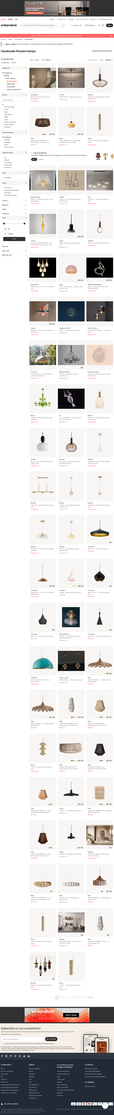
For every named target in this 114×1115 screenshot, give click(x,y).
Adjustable (7, 142)
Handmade (6, 62)
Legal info (60, 1093)
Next (90, 997)
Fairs (30, 1079)
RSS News (95, 1109)
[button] (52, 19)
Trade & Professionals (82, 19)
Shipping (59, 1082)
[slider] (4, 223)
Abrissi (6, 109)
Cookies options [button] (65, 1109)
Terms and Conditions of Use (84, 1109)
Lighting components (14, 89)
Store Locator (61, 1079)
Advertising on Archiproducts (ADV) (95, 1076)
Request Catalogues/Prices (102, 51)
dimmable (7, 139)
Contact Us (4, 1079)
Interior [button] (3, 19)
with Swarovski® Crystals (11, 190)
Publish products (61, 19)
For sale (36, 60)
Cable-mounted (9, 147)
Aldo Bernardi (8, 114)
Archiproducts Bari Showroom (9, 1087)
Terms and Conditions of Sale (65, 1090)
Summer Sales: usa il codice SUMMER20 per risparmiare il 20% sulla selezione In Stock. (57, 35)
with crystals (7, 187)
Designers (32, 1074)
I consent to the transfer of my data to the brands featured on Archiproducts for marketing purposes (28, 1043)
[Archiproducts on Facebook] (2, 1056)
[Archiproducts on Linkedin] (29, 1056)
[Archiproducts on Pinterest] (11, 1056)
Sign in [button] (110, 25)
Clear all (14, 62)
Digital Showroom (90, 1086)
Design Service (93, 19)
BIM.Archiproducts (34, 1093)
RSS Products (103, 1109)
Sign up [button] (14, 44)
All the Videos (33, 1090)
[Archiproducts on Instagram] (6, 1056)
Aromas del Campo (9, 122)
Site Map (110, 1109)
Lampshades (11, 87)
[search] (22, 25)
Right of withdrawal (62, 1087)
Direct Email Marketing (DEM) (93, 1074)
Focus (30, 1082)
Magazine (32, 1076)
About (2, 1068)
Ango (5, 119)
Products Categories (35, 1068)
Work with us (4, 1082)
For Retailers (71, 19)
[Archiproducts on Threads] (20, 1056)
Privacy (58, 1109)
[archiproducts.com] (9, 25)
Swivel (6, 145)
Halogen (6, 160)
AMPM (6, 117)
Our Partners (4, 1074)
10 (85, 997)
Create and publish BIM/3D (92, 1071)
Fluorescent (7, 167)
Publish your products (91, 1068)
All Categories (7, 73)
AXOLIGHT (7, 127)
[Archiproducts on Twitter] (15, 1056)
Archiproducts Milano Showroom (10, 1084)
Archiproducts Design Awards (9, 1090)
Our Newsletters (33, 1084)
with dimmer (7, 193)
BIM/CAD (48, 60)
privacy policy (32, 1047)
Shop (58, 1076)
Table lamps (11, 84)
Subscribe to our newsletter (9, 1093)
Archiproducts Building (35, 1095)
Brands (31, 1071)
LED (5, 157)
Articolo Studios (9, 124)
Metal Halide (8, 165)
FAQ (2, 1076)
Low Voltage (8, 162)
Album (6, 112)
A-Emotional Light (9, 107)
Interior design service (63, 1071)
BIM (16, 19)
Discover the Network (7, 1071)
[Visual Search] (64, 25)
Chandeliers (7, 177)
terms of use (22, 1047)
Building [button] (10, 19)
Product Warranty (62, 1084)
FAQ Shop (60, 1095)
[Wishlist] (99, 25)
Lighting (6, 75)
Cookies (73, 1109)
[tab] (54, 19)
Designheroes (33, 1098)
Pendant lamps (12, 81)
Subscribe (52, 1039)
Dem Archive (32, 1087)
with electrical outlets (10, 195)
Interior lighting (10, 78)
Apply (14, 239)
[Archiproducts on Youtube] (24, 1056)
